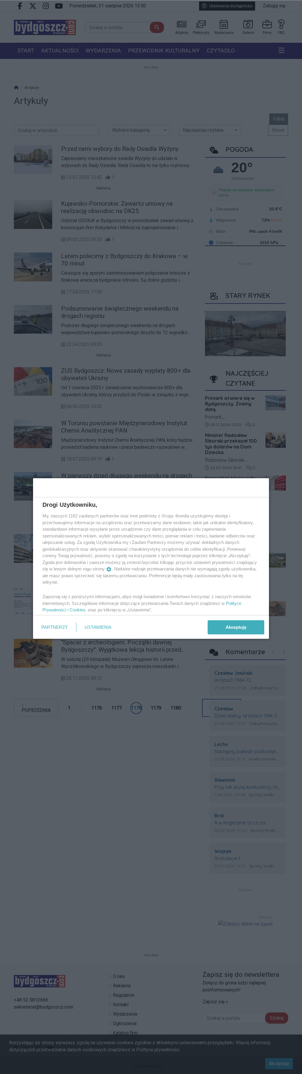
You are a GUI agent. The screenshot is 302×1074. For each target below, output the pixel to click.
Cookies (78, 609)
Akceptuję (236, 627)
